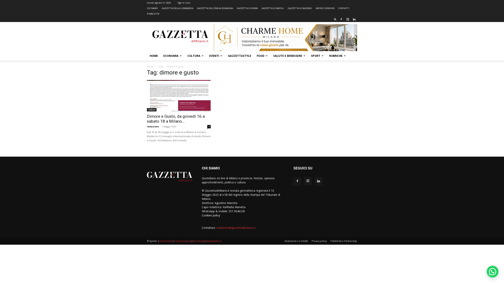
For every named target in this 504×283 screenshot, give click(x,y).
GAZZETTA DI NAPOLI (272, 8)
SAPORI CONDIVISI (325, 8)
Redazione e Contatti (296, 241)
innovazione (166, 241)
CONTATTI (343, 8)
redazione (153, 126)
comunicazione (182, 241)
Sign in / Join (184, 2)
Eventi (214, 56)
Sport (315, 56)
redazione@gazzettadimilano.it (236, 228)
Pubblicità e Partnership (344, 241)
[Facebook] (341, 19)
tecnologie (198, 241)
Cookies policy (211, 215)
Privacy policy (319, 241)
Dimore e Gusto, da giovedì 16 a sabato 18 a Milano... (176, 119)
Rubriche (336, 56)
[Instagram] (348, 19)
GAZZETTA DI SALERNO (300, 8)
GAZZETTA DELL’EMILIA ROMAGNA (215, 8)
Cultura (193, 56)
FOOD (260, 56)
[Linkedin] (354, 19)
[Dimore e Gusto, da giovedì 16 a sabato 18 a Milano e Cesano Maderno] (179, 95)
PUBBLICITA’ (153, 13)
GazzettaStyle (239, 56)
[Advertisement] (325, 99)
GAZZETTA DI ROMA (247, 8)
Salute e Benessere (287, 56)
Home (154, 56)
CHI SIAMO (152, 8)
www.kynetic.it (213, 241)
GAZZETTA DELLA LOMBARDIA (177, 8)
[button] (335, 19)
